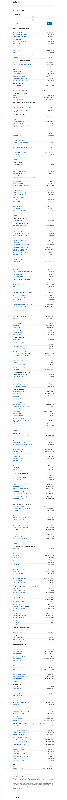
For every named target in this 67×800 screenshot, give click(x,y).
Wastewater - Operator (17, 237)
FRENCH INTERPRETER (17, 350)
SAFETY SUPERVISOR (17, 208)
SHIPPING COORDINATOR (18, 99)
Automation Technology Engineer (19, 171)
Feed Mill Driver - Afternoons (18, 146)
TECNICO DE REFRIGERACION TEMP (20, 257)
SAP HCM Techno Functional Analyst (20, 374)
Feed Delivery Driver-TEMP (18, 123)
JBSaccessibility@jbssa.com (30, 783)
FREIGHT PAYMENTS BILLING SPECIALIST (21, 756)
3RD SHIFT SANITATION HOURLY (19, 196)
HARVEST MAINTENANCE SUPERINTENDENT (22, 463)
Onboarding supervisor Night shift (20, 351)
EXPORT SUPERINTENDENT (18, 597)
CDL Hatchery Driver (17, 133)
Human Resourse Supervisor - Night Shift (21, 360)
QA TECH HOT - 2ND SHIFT (18, 617)
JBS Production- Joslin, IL (18, 269)
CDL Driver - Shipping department (19, 150)
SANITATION (15, 318)
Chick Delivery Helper (17, 409)
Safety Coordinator (17, 201)
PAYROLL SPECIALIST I (17, 357)
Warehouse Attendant (17, 566)
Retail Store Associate (17, 647)
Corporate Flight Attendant (18, 383)
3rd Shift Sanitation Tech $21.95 (19, 312)
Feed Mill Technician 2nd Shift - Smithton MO (22, 418)
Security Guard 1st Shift (17, 475)
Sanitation (15, 314)
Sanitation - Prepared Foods (18, 325)
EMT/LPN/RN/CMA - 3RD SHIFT (19, 197)
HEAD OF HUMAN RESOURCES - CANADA (21, 366)
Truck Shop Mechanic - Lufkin (19, 467)
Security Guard (16, 97)
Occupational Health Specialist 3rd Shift (20, 213)
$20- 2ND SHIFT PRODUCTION (19, 299)
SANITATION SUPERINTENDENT (19, 210)
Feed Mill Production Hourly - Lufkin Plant (21, 406)
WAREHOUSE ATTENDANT (18, 768)
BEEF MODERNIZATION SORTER (19, 603)
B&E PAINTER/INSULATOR (18, 227)
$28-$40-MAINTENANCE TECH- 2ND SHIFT (21, 233)
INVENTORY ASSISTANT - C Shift (19, 41)
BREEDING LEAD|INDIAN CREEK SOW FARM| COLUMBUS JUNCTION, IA (22, 396)
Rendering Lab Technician (18, 595)
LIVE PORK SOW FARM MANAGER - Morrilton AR (22, 417)
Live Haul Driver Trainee (18, 423)
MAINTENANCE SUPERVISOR (18, 166)
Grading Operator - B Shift (18, 560)
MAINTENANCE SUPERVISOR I (19, 458)
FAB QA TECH (15, 620)
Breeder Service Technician (18, 87)
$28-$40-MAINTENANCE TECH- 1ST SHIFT (21, 235)
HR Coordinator (16, 369)
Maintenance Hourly (17, 261)
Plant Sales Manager (17, 667)
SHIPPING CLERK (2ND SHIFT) (19, 276)
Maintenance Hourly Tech (18, 231)
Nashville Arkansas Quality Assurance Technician (22, 304)
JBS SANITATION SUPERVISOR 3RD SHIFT (21, 702)
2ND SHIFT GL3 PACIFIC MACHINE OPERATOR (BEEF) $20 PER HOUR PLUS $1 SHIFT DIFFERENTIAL (23, 280)
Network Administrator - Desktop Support (21, 378)
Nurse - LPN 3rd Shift (17, 500)
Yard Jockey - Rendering (17, 274)
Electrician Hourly (16, 469)
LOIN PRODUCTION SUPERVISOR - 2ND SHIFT (22, 508)
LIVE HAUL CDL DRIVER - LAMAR (19, 734)
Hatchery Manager (16, 408)
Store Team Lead (16, 646)
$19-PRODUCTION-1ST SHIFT (19, 297)
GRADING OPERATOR (17, 571)
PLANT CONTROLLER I (17, 32)
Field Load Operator (17, 131)
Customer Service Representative (19, 116)
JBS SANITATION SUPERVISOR (19, 691)
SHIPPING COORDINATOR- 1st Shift (20, 550)
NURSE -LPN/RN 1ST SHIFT (18, 498)
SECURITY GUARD (16, 344)
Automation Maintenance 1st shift (19, 446)
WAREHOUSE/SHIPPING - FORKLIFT (20, 732)
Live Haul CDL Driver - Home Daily (19, 129)
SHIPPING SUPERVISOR (17, 402)
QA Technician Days (17, 610)
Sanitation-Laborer (17, 67)
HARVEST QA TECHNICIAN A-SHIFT (20, 615)
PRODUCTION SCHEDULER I (18, 73)
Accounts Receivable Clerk (18, 54)
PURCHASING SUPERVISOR (18, 46)
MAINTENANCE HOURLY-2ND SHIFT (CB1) (21, 225)
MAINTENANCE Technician (18, 460)
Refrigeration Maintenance (18, 465)
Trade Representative (17, 766)
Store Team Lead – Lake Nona (19, 637)
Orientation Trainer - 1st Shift (19, 367)
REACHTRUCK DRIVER (17, 746)
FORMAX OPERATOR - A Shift (18, 562)
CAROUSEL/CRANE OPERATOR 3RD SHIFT (21, 747)
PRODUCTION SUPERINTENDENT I (20, 582)
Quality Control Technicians (18, 604)
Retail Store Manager (17, 641)
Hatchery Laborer (16, 411)
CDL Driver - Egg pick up (18, 156)
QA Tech (14, 599)
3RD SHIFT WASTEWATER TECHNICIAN (21, 194)
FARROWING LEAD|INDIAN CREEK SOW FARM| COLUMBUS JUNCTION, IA (22, 398)
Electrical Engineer (16, 169)
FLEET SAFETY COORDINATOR (19, 180)
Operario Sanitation (17, 320)
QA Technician (16, 622)
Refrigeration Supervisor (18, 438)
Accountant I (15, 45)
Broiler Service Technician (18, 88)
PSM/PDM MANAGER (17, 557)
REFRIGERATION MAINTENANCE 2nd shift (21, 247)
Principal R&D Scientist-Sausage (19, 632)
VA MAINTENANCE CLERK (18, 69)
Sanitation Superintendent (18, 706)
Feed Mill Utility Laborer (17, 428)
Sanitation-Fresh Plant (17, 330)
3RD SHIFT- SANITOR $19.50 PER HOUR (21, 329)
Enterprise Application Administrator (20, 376)
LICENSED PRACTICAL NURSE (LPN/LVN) (21, 488)
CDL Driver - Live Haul (17, 144)
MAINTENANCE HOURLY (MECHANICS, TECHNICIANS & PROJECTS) (20, 250)
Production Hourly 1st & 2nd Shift (19, 306)
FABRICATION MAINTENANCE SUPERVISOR (21, 455)
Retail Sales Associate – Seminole (19, 674)
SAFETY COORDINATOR (17, 212)
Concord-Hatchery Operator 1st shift (20, 278)
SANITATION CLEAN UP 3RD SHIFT (20, 316)
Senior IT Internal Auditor (18, 43)
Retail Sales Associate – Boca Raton (20, 676)
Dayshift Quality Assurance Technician (20, 611)
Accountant (15, 57)
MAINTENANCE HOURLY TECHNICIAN (20, 240)
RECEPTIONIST (16, 75)
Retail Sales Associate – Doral (19, 656)
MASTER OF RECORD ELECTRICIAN (20, 506)
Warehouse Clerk (16, 288)
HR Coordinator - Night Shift (18, 346)
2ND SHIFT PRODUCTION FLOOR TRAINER (21, 353)
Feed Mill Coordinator (17, 413)
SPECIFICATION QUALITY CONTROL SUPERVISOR (22, 590)
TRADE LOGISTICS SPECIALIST (19, 758)
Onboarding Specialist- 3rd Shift (19, 342)
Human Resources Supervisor (19, 364)
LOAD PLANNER (16, 559)
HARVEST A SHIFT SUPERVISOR (19, 531)
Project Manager (16, 629)
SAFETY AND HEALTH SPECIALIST (19, 707)
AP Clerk (14, 52)
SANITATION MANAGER (18, 695)
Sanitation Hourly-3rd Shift (18, 690)
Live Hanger (15, 302)
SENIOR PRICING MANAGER (18, 39)
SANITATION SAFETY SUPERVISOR (20, 538)
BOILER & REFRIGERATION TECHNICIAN (21, 435)
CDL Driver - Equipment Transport (20, 137)
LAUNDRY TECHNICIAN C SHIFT (19, 744)
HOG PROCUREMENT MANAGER (19, 760)
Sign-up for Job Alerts (28, 774)
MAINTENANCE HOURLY (18, 254)
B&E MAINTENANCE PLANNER (19, 449)
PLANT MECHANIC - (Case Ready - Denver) (21, 244)
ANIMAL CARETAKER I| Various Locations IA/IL (22, 401)
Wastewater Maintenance (18, 242)
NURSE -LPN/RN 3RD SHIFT (18, 486)
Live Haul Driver (16, 425)
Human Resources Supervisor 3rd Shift (20, 348)
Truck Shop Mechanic (17, 564)
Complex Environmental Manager (19, 190)
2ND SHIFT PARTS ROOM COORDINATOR (21, 578)
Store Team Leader (17, 649)
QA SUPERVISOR (16, 588)
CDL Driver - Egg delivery (18, 138)
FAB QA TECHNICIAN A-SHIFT (19, 594)
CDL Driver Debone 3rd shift (18, 121)
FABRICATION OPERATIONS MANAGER (20, 527)
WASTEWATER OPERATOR (18, 206)
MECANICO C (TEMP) (17, 456)
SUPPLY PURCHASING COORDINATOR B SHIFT (22, 739)
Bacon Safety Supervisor (18, 183)
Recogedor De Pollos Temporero (19, 404)
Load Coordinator (16, 751)
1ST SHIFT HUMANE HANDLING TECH (20, 85)
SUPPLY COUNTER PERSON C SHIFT (20, 551)
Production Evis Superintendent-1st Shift (21, 525)
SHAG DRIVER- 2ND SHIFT (18, 128)
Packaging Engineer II (17, 164)
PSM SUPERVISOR (16, 204)
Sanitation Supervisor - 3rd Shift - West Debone (22, 699)
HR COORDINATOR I (17, 358)
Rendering (15, 286)
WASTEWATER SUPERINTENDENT (20, 203)
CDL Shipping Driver (17, 135)
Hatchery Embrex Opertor (18, 415)
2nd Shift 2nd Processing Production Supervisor (22, 64)
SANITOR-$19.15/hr (17, 334)
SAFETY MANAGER (16, 199)
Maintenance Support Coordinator (20, 78)
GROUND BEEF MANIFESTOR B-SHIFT (20, 301)
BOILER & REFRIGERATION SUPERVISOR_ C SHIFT (22, 444)
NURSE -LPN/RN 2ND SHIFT (18, 491)
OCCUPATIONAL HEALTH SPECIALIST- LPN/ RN (22, 481)
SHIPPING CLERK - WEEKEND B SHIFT (20, 80)
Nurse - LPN (15, 501)
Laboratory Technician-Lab (18, 601)
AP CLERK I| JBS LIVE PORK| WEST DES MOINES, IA (23, 38)
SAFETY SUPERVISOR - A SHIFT (19, 181)
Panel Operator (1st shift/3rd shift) (20, 517)
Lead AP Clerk (15, 736)
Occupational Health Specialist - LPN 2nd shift (22, 490)
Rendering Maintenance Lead (19, 442)
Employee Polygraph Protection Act (18, 788)
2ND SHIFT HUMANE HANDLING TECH (20, 90)
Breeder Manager (16, 512)
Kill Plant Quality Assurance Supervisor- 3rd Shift (22, 619)
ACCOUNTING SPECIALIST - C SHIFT (20, 36)
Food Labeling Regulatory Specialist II (20, 630)
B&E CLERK (15, 437)
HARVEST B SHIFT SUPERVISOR (19, 529)
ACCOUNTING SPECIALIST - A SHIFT (20, 34)
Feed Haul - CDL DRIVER (17, 154)
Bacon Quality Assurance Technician (20, 569)
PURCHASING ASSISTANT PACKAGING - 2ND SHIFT (23, 55)
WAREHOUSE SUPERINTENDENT (19, 753)
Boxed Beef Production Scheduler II (20, 728)
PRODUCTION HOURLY (17, 284)
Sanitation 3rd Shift (17, 323)
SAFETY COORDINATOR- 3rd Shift (19, 477)
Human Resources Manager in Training (21, 355)
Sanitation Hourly (16, 327)
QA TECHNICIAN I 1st (17, 613)
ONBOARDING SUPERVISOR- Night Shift (21, 362)
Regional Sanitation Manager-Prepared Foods (22, 711)
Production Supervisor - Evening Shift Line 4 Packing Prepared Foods (21, 523)
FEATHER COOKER (16, 268)
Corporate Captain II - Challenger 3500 (20, 386)
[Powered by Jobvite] (16, 797)
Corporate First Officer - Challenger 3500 (21, 384)
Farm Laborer (15, 282)
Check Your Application (18, 774)
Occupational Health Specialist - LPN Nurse (21, 496)
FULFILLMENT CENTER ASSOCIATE (20, 737)
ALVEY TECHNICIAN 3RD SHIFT (19, 246)
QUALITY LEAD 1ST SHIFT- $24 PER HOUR (21, 606)
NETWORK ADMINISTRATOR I (19, 71)
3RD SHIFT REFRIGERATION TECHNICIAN (21, 238)
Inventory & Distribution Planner (19, 749)
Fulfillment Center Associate (18, 220)
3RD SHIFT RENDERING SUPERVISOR (20, 513)
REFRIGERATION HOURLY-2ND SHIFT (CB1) (21, 252)
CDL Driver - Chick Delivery (18, 140)
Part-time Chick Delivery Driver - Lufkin (20, 142)
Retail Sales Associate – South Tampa (20, 639)
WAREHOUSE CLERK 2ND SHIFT (19, 66)
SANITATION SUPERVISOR (18, 521)
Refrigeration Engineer (17, 173)
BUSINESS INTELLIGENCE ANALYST (20, 104)
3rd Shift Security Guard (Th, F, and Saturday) (22, 185)
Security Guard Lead (17, 187)
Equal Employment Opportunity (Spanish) (19, 793)
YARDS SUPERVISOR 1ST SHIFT (19, 519)
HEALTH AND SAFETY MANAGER (19, 484)
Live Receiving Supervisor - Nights (19, 536)
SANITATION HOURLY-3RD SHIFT (19, 321)
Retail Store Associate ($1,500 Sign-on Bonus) (22, 671)
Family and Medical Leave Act (17, 790)
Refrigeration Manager (17, 440)
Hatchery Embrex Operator (18, 391)
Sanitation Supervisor (17, 688)
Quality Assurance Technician (19, 592)
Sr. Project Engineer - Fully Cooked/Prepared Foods (23, 175)
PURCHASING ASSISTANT (18, 573)
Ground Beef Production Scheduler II (20, 730)
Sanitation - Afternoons (17, 332)
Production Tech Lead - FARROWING (20, 295)
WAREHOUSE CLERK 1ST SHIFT (19, 76)
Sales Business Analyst (17, 105)
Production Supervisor (17, 515)
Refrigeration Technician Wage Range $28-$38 (22, 453)
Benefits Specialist (16, 339)
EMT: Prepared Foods (17, 479)
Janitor (14, 95)
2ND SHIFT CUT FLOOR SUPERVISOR (20, 62)
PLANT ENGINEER (16, 167)
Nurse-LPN (15, 482)
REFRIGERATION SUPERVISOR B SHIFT (20, 447)
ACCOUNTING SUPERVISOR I (18, 30)
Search (49, 23)
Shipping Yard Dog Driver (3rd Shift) (20, 152)
